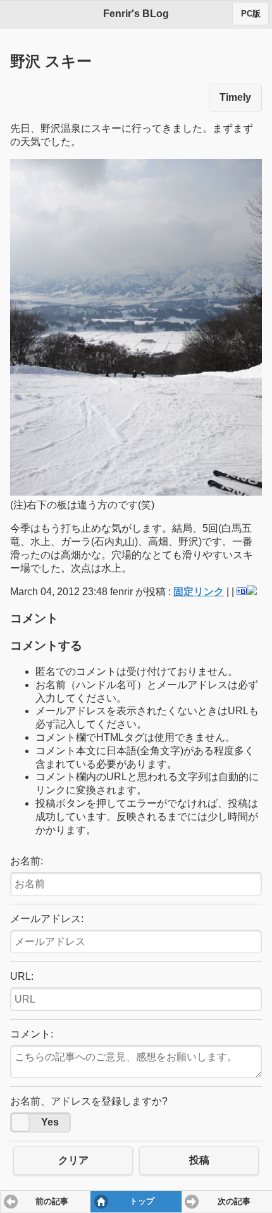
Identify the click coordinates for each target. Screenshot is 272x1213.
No (20, 1122)
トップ (142, 1201)
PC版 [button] (251, 14)
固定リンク (198, 591)
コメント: (31, 1034)
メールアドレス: (46, 918)
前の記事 (51, 1201)
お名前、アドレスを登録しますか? (89, 1101)
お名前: (26, 861)
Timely (235, 97)
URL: (22, 976)
